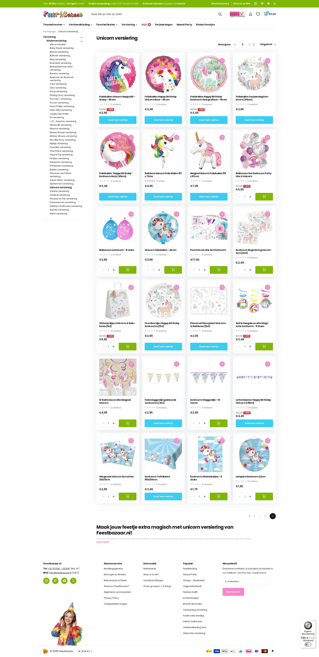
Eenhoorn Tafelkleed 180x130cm (157, 478)
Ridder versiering (59, 169)
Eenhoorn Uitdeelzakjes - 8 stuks (206, 478)
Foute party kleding (193, 615)
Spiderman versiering (61, 183)
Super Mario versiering (62, 180)
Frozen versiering (59, 102)
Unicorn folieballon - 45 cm (160, 250)
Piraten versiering (59, 158)
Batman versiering (60, 55)
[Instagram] (255, 3)
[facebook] (268, 3)
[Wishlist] (258, 14)
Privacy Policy (111, 597)
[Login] (250, 14)
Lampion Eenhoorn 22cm (250, 476)
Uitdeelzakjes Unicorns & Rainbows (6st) (117, 325)
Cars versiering (58, 83)
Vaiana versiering (59, 191)
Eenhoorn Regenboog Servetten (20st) (254, 251)
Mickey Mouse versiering (63, 136)
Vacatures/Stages (153, 580)
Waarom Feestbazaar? (116, 586)
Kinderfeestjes (205, 24)
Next (273, 516)
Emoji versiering (58, 91)
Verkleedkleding (79, 24)
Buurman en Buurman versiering (62, 79)
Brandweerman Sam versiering (61, 68)
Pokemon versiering (61, 162)
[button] (250, 196)
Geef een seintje (117, 120)
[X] (274, 3)
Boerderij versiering (60, 63)
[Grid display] (249, 44)
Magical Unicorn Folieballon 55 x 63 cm (208, 175)
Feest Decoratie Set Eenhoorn (208, 250)
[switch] (308, 644)
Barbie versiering (59, 51)
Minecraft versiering (60, 124)
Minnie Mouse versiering (63, 132)
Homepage (49, 31)
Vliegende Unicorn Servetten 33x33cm (116, 478)
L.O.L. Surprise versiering (63, 121)
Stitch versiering (58, 213)
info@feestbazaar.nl (60, 572)
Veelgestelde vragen (115, 603)
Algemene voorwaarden (117, 592)
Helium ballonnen (192, 621)
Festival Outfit (190, 592)
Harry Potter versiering (62, 106)
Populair (188, 563)
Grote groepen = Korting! (157, 586)
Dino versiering (58, 87)
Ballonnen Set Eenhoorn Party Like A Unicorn (253, 175)
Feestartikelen (105, 24)
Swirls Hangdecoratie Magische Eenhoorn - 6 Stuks (252, 325)
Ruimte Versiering (59, 209)
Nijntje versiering (59, 143)
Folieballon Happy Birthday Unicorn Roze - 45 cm (160, 98)
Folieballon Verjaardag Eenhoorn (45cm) (252, 98)
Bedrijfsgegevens (113, 568)
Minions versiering (59, 128)
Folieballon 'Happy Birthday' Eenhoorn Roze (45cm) (115, 175)
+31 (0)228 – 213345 (59, 568)
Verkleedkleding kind (194, 627)
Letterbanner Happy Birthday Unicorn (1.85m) (253, 401)
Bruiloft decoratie (192, 603)
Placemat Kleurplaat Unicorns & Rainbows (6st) (208, 325)
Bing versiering (58, 59)
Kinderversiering (56, 40)
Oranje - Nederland (194, 580)
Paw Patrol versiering (61, 151)
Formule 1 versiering (60, 98)
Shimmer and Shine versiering (60, 175)
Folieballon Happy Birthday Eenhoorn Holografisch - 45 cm (208, 98)
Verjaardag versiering (195, 609)
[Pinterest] (262, 3)
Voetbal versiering (60, 195)
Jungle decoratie (59, 113)
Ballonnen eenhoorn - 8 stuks (116, 250)
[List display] (254, 44)
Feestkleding (190, 568)
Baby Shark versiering (62, 48)
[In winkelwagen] (264, 196)
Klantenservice (113, 563)
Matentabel (149, 568)
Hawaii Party (184, 24)
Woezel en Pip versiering (63, 198)
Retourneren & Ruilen (115, 580)
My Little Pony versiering (63, 139)
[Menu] (314, 622)
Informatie (149, 563)
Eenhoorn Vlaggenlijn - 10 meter (205, 401)
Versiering (128, 24)
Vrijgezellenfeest (192, 586)
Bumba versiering (59, 73)
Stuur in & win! (151, 574)
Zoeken (220, 14)
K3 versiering (57, 117)
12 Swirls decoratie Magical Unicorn (115, 401)
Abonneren (233, 591)
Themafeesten (52, 24)
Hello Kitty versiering (61, 110)
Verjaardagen (163, 24)
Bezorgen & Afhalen (115, 574)
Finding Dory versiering (62, 95)
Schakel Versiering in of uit (81, 37)
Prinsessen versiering (61, 165)
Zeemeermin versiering (63, 202)
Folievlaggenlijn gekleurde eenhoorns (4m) (160, 401)
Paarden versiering (60, 147)
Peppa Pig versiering (61, 154)
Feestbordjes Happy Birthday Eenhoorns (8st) (162, 325)
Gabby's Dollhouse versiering (66, 206)
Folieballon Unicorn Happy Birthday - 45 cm (117, 98)
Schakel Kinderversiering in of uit (81, 41)
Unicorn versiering (61, 187)
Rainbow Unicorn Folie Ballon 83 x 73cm (163, 175)
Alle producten (58, 44)
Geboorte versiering (194, 633)
